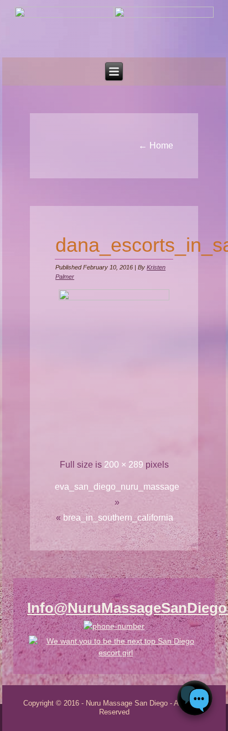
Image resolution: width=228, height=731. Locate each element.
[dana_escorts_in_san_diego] (114, 297)
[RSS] (10, 706)
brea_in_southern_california (118, 517)
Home (155, 145)
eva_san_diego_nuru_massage (117, 486)
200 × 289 (123, 464)
